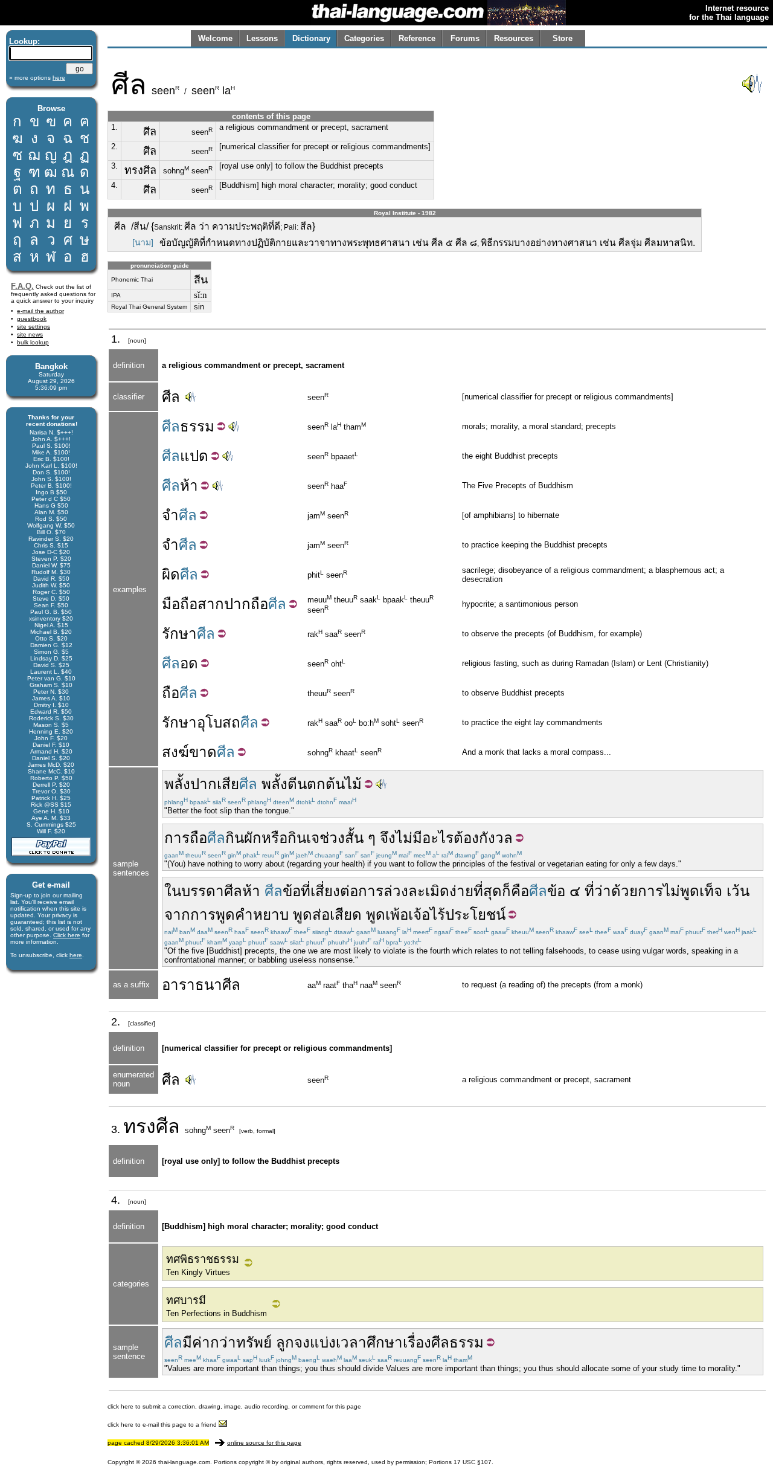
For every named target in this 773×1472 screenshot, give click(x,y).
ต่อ (349, 891)
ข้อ (292, 891)
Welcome (215, 38)
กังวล (496, 838)
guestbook (32, 318)
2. (114, 146)
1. (114, 127)
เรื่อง (417, 1342)
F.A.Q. (22, 286)
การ (177, 838)
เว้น (737, 891)
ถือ (188, 604)
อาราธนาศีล (201, 984)
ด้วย (624, 891)
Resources (513, 38)
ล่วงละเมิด (416, 891)
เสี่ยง (325, 891)
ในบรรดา (194, 891)
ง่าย (461, 891)
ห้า (189, 485)
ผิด (171, 574)
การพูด (212, 914)
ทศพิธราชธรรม (202, 1259)
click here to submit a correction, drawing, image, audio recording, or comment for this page (234, 1406)
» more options (37, 77)
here (75, 955)
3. (114, 165)
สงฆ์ (175, 752)
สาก (210, 604)
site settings (33, 326)
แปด (194, 456)
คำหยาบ (262, 914)
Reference (417, 38)
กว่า (223, 1342)
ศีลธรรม (457, 1342)
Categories (364, 38)
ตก (316, 784)
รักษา (179, 633)
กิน (234, 838)
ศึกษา (385, 1342)
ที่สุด (487, 891)
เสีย (228, 784)
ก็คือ (515, 891)
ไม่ (404, 838)
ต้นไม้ (344, 784)
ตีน (297, 784)
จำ (170, 515)
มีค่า (196, 1342)
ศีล (171, 397)
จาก (177, 914)
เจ (312, 838)
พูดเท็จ (701, 891)
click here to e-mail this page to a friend (163, 1424)
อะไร (438, 838)
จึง (388, 838)
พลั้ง (274, 784)
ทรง (139, 1126)
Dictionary (311, 38)
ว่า (602, 891)
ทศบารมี (186, 1300)
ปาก (237, 604)
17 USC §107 (473, 1462)
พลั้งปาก (190, 784)
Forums (465, 38)
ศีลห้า (242, 891)
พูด (302, 914)
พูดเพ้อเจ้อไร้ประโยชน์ (435, 914)
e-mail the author (40, 311)
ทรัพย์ (254, 1342)
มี (417, 838)
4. (114, 185)
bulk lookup (33, 342)
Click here (66, 935)
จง (302, 1342)
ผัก (252, 838)
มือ (171, 604)
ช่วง (332, 838)
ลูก (285, 1342)
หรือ (274, 838)
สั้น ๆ (360, 838)
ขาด (203, 752)
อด (189, 663)
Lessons (262, 38)
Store (563, 38)
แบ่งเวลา (338, 1342)
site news (30, 334)
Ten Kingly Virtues (198, 1272)
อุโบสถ (218, 722)
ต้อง (466, 838)
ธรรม (197, 426)
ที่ (305, 891)
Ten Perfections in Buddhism (216, 1313)
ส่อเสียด (337, 914)
